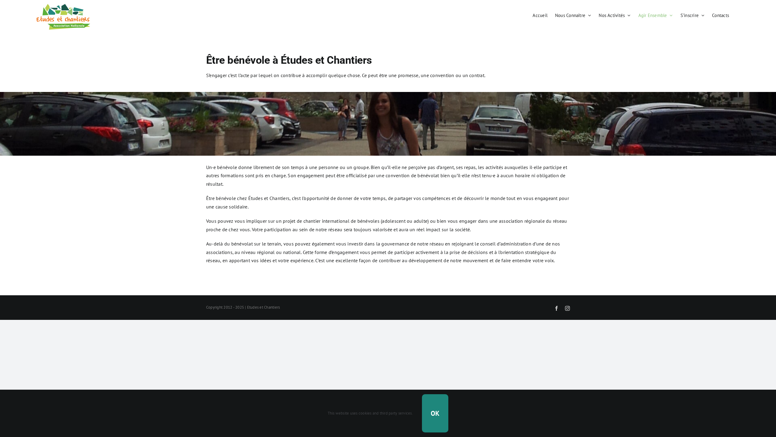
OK (435, 413)
